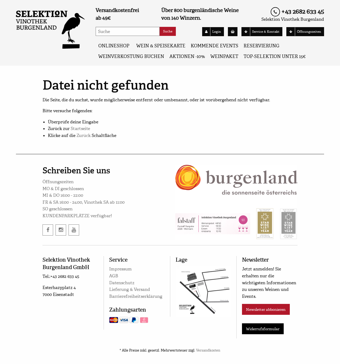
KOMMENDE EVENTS (214, 46)
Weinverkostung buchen (131, 56)
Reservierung (261, 46)
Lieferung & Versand (129, 289)
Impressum (120, 269)
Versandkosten (208, 350)
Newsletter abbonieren (266, 309)
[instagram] (61, 230)
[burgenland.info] (236, 179)
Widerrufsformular (262, 329)
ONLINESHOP (113, 46)
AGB (113, 276)
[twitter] (74, 230)
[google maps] (203, 290)
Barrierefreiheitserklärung (135, 296)
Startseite (80, 128)
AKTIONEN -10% (187, 56)
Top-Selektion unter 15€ (274, 56)
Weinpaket (224, 56)
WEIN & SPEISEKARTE (160, 46)
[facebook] (47, 230)
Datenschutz (121, 283)
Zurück (83, 135)
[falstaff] (212, 223)
